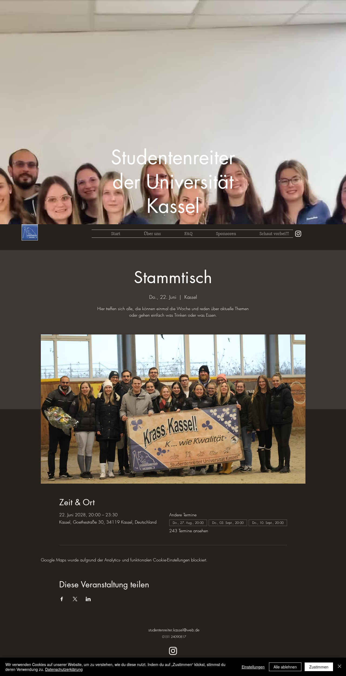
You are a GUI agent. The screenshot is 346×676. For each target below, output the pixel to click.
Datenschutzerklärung (64, 669)
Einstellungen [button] (253, 667)
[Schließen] (339, 667)
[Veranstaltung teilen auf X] (75, 599)
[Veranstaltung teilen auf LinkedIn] (88, 599)
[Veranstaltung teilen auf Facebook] (61, 599)
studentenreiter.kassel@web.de (173, 630)
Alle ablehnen (285, 667)
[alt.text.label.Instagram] (298, 234)
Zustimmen (318, 667)
